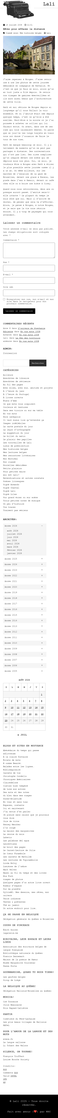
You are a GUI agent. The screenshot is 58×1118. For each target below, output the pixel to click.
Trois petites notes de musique (21, 500)
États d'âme (10, 400)
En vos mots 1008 (30, 331)
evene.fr (8, 1039)
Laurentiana (10, 843)
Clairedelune (10, 782)
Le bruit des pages (14, 847)
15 (42, 707)
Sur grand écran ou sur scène (20, 497)
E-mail (8, 275)
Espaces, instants (13, 805)
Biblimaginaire (11, 769)
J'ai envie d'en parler (16, 811)
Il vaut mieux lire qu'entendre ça (23, 420)
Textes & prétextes (14, 902)
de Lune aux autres (14, 789)
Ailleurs (8, 375)
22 (42, 714)
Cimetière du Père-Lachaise (19, 1018)
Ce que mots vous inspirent (19, 404)
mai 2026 (12, 540)
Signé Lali (9, 491)
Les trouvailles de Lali (17, 442)
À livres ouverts (13, 397)
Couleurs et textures (15, 407)
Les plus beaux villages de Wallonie (24, 1022)
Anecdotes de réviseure (16, 381)
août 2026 (12, 530)
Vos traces (9, 507)
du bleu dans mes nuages (17, 795)
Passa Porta (10, 966)
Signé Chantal (11, 487)
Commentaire (11, 240)
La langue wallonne (14, 1042)
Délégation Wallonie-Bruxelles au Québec (27, 991)
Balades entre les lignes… (18, 766)
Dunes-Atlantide (12, 798)
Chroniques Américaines (16, 779)
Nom (6, 262)
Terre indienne (11, 898)
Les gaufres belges (14, 977)
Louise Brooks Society (16, 1059)
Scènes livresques (13, 481)
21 (36, 714)
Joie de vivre (11, 821)
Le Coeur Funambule (14, 853)
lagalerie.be (10, 933)
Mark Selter (10, 869)
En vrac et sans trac (15, 802)
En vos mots (10, 413)
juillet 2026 (14, 534)
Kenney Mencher (11, 824)
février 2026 (14, 550)
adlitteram (9, 753)
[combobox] (16, 363)
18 (18, 714)
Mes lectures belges (15, 452)
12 (24, 707)
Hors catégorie (11, 416)
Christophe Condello (15, 776)
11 (18, 707)
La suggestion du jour (16, 433)
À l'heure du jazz (13, 391)
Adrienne (8, 331)
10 (12, 707)
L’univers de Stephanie (31, 328)
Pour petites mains (14, 471)
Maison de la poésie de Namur (20, 959)
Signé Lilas (10, 494)
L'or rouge (9, 827)
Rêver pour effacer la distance (24, 29)
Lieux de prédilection (16, 445)
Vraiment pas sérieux (15, 510)
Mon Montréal (10, 458)
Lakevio (7, 837)
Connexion (10, 353)
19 (24, 714)
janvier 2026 (14, 553)
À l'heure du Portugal (16, 394)
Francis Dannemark (13, 956)
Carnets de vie (11, 773)
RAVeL (6, 1025)
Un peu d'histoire (13, 504)
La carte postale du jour (18, 426)
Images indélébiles (14, 423)
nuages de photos (13, 879)
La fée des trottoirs (27, 338)
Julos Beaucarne (12, 1004)
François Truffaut (13, 1056)
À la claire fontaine (15, 756)
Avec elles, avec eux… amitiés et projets (28, 387)
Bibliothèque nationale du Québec (23, 953)
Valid (10, 1076)
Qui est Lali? (11, 475)
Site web (8, 287)
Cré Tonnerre (10, 1001)
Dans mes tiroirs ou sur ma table (23, 410)
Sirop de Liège (11, 980)
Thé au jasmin (11, 905)
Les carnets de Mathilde (17, 856)
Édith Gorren (10, 929)
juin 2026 (12, 537)
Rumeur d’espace (12, 885)
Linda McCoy (10, 863)
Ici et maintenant (13, 808)
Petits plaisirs (12, 468)
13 (30, 707)
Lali (49, 4)
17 (12, 714)
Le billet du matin (14, 436)
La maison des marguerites (18, 831)
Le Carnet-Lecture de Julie (19, 850)
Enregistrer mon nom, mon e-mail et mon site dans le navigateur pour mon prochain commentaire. (30, 301)
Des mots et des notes (16, 792)
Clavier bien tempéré (15, 785)
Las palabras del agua (16, 840)
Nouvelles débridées (15, 465)
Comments (10, 1072)
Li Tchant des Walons (15, 1045)
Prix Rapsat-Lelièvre (15, 1008)
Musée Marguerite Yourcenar (19, 962)
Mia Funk (8, 876)
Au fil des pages (13, 384)
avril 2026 (13, 543)
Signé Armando (11, 484)
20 (30, 714)
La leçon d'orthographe (16, 429)
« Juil (22, 734)
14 (36, 707)
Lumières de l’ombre (15, 866)
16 (6, 714)
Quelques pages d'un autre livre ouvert (26, 882)
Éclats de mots (11, 760)
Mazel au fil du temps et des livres (24, 872)
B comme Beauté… (12, 763)
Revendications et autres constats (23, 478)
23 (6, 720)
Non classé (9, 462)
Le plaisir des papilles (17, 439)
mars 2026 (12, 546)
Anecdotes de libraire (16, 378)
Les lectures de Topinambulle (20, 860)
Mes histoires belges (15, 449)
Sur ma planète (11, 889)
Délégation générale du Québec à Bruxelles (28, 919)
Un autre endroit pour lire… (20, 908)
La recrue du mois (13, 834)
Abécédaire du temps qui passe (21, 750)
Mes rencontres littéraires (19, 455)
